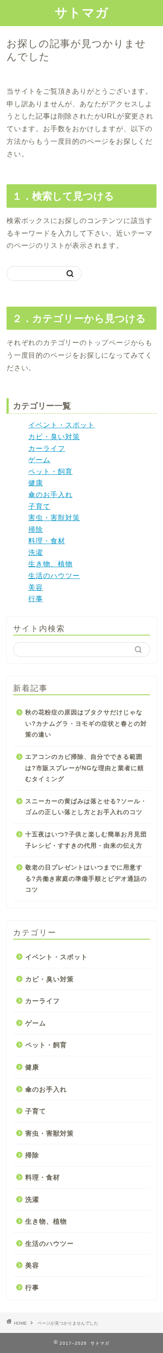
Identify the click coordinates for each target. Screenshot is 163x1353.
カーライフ (46, 448)
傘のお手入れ (50, 494)
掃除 (35, 529)
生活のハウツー (54, 575)
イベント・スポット (61, 425)
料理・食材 (46, 541)
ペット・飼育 (50, 471)
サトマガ (82, 12)
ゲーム (39, 459)
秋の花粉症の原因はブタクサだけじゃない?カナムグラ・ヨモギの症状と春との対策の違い (86, 723)
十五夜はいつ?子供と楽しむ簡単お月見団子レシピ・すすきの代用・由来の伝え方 (86, 840)
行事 (35, 598)
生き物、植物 (50, 564)
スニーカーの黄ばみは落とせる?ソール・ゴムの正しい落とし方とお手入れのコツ (86, 807)
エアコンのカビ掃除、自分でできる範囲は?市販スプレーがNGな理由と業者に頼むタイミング (84, 768)
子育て (39, 506)
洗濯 (35, 552)
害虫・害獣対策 (54, 517)
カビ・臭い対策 (54, 436)
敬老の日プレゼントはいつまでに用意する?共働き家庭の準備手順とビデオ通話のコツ (86, 878)
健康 (35, 483)
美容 (35, 587)
